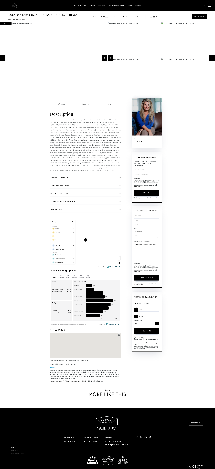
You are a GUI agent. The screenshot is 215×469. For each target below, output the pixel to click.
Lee (67, 381)
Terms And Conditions (17, 454)
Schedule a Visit (153, 210)
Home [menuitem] (74, 5)
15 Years (146, 303)
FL (63, 381)
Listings (58, 381)
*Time (135, 235)
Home (52, 381)
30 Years (139, 303)
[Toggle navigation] (209, 6)
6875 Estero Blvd (117, 443)
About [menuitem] (130, 5)
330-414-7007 (204, 6)
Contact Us (140, 210)
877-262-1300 (90, 441)
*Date (135, 228)
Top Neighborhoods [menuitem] (116, 5)
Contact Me (150, 143)
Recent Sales (143, 143)
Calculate (147, 331)
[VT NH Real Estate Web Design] (197, 467)
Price (135, 307)
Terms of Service (139, 284)
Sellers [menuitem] (93, 5)
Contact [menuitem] (138, 5)
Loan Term (137, 301)
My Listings (136, 143)
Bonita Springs (75, 381)
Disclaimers (14, 450)
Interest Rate (138, 321)
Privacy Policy (137, 186)
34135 (84, 381)
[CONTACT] (199, 16)
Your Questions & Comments (142, 241)
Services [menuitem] (101, 5)
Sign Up (192, 6)
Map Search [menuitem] (82, 5)
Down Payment (138, 314)
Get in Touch (196, 423)
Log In (199, 6)
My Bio (154, 143)
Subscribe (146, 193)
